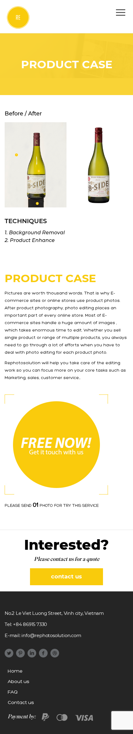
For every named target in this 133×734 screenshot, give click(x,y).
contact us (66, 576)
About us (18, 681)
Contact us (21, 702)
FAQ (13, 692)
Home (15, 671)
